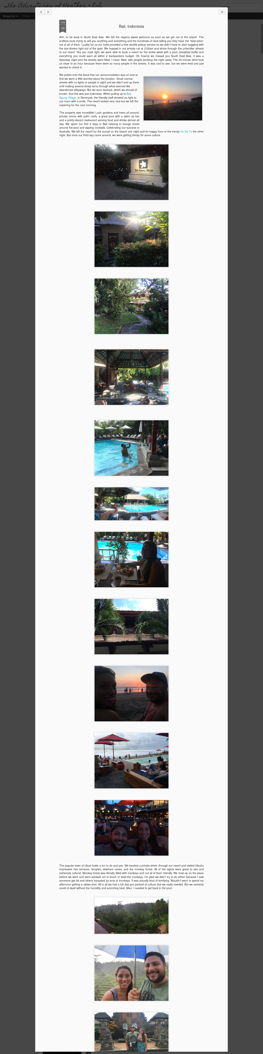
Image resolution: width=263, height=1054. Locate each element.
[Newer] (40, 12)
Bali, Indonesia (131, 26)
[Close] (222, 12)
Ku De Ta (186, 131)
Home (26, 16)
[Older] (48, 12)
